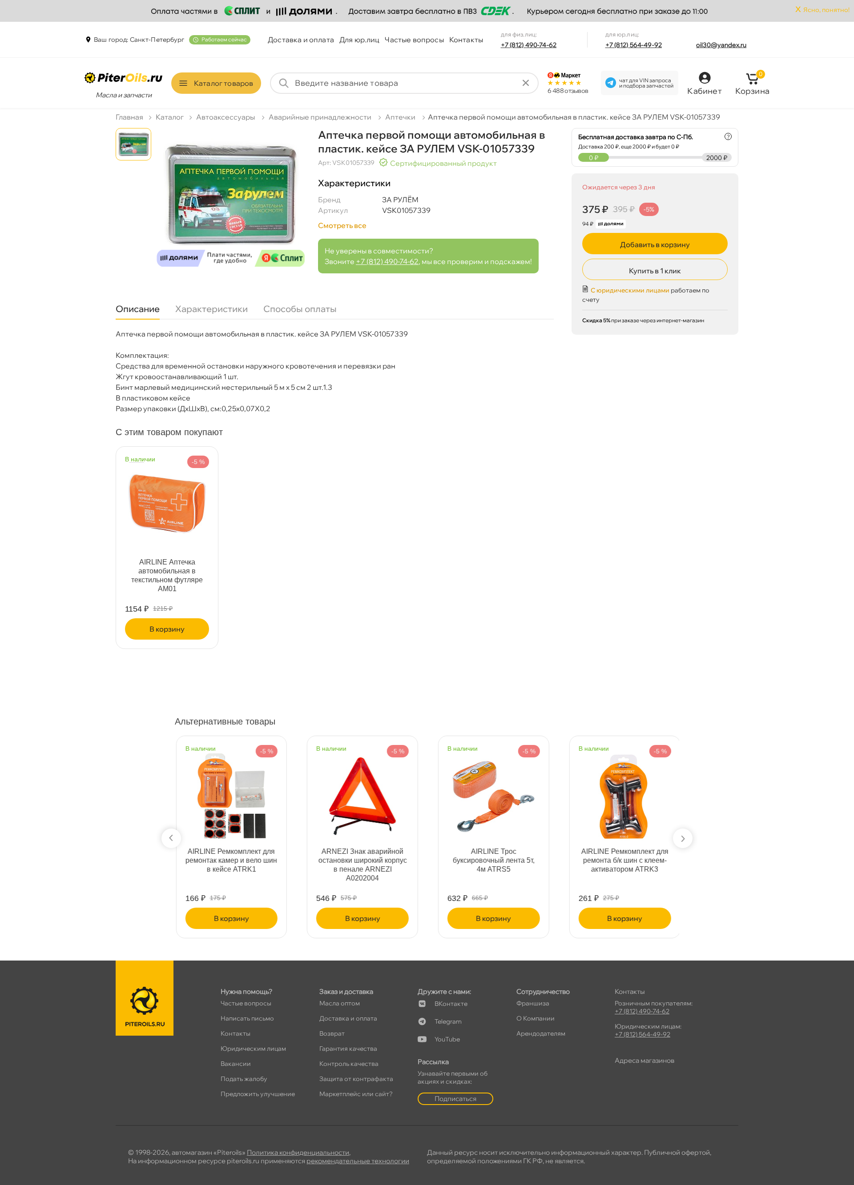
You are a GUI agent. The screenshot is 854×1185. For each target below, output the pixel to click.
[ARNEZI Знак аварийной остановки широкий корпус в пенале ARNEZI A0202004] (362, 792)
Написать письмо (247, 1018)
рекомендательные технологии (357, 1161)
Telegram (448, 1021)
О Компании (535, 1018)
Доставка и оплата (301, 39)
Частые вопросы (414, 39)
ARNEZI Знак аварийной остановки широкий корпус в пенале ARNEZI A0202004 (361, 865)
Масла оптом (339, 1003)
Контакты (466, 39)
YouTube (447, 1039)
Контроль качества (349, 1064)
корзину (167, 629)
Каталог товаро (223, 83)
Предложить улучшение (258, 1094)
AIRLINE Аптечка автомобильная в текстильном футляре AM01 (167, 575)
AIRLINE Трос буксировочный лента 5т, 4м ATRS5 (492, 860)
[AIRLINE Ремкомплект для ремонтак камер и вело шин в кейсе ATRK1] (230, 792)
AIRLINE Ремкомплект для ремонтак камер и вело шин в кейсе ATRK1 (230, 860)
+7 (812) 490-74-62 (529, 44)
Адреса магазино (644, 1060)
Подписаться (455, 1098)
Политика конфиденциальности (298, 1152)
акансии (236, 1064)
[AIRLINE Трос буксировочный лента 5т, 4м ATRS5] (492, 792)
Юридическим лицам (253, 1049)
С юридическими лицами (630, 290)
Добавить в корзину (655, 244)
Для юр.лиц (359, 39)
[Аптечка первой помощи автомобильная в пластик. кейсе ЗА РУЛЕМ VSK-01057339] (231, 200)
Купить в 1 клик (655, 270)
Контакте (451, 1004)
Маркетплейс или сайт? (356, 1094)
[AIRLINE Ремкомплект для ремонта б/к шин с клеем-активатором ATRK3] (623, 792)
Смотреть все (342, 225)
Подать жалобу (244, 1079)
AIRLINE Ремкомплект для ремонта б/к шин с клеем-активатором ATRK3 (623, 860)
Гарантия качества (348, 1049)
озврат (332, 1033)
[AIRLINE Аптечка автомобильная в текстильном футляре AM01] (167, 500)
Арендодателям (540, 1033)
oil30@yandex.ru (721, 44)
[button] (171, 838)
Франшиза (532, 1003)
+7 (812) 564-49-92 (633, 44)
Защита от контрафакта (356, 1079)
